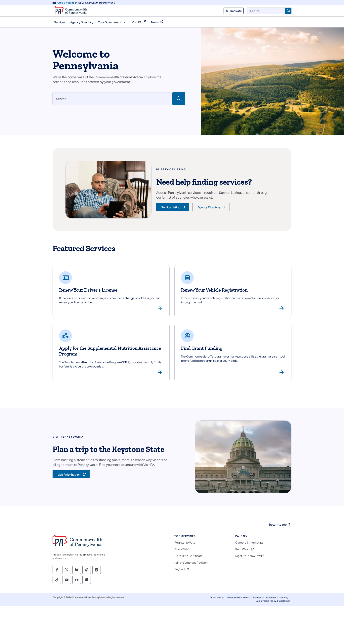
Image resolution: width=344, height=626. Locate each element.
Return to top (278, 524)
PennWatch (242, 549)
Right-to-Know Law (248, 555)
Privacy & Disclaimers (238, 597)
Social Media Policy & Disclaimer (273, 601)
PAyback (180, 569)
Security (283, 597)
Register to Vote (184, 542)
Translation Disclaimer (264, 597)
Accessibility (217, 597)
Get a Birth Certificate (188, 555)
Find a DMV (181, 549)
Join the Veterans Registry (191, 562)
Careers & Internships (249, 542)
